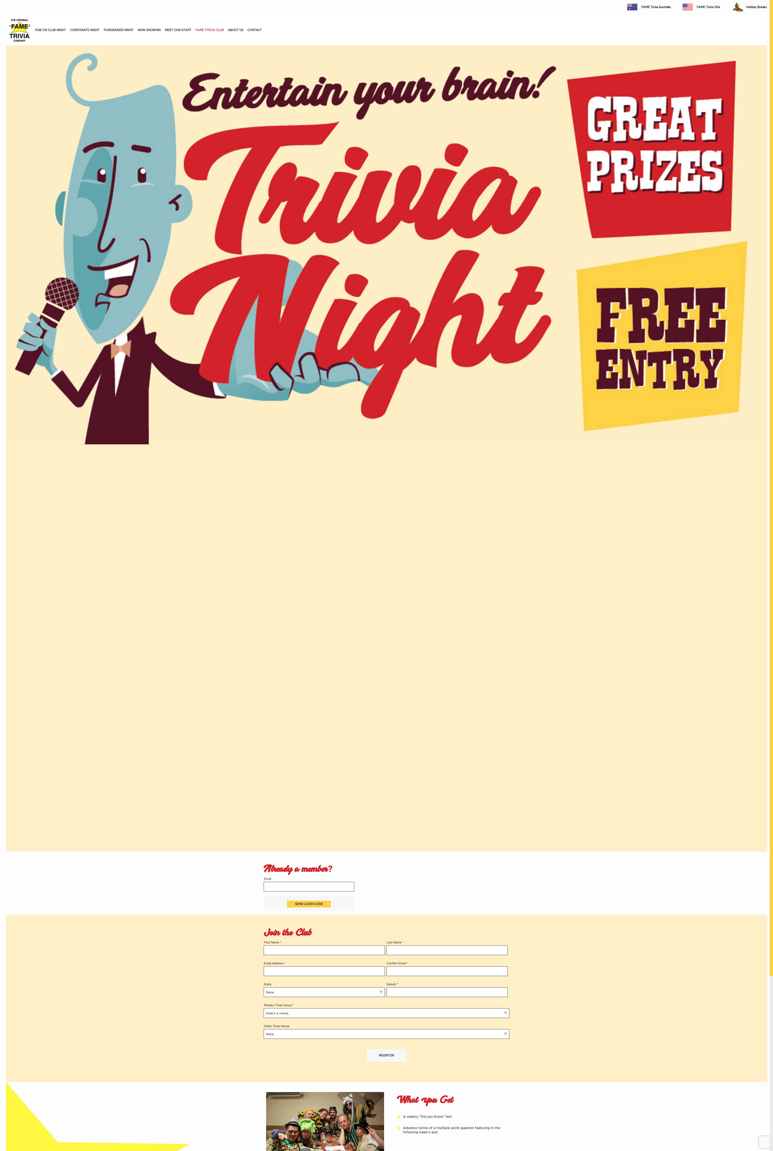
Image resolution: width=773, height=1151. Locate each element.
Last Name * (395, 942)
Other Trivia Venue (276, 1026)
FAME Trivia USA (708, 6)
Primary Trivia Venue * (279, 1005)
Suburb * (392, 984)
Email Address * (274, 963)
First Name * (272, 942)
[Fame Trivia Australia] (19, 30)
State (267, 984)
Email (267, 878)
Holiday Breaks (756, 6)
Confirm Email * (397, 963)
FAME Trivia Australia (656, 6)
